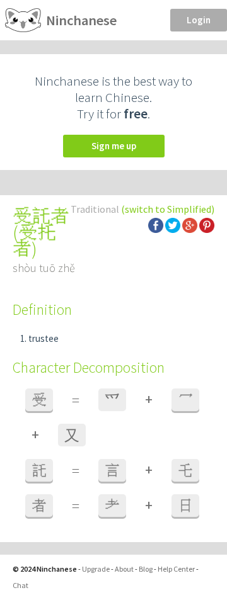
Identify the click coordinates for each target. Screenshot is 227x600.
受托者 (34, 240)
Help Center (176, 569)
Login (199, 20)
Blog (146, 569)
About (124, 569)
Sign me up (113, 146)
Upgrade (96, 569)
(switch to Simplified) (167, 209)
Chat (20, 585)
